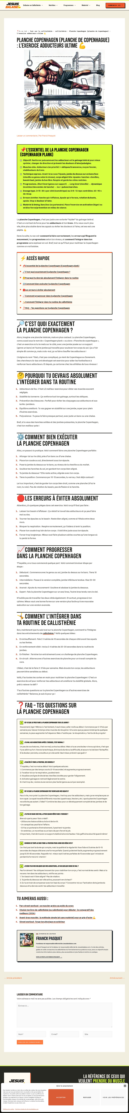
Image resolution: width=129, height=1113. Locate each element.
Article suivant (117, 978)
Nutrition (52, 5)
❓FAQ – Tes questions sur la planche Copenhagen (46, 308)
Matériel (85, 5)
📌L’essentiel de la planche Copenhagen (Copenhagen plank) (51, 266)
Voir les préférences (113, 1097)
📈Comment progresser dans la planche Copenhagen (48, 296)
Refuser (87, 1097)
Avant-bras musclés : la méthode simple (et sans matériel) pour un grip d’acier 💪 (57, 917)
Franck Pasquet (49, 938)
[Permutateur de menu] (44, 5)
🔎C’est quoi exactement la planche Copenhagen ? (46, 272)
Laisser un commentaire (27, 135)
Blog (98, 5)
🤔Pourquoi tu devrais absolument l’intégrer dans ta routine (51, 278)
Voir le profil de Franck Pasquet (49, 957)
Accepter (61, 1097)
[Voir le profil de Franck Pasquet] (26, 940)
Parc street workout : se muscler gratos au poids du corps (46, 906)
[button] (125, 1086)
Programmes (68, 5)
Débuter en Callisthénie (32, 5)
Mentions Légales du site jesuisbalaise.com (26, 1109)
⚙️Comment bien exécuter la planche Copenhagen (46, 284)
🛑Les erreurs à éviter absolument (39, 290)
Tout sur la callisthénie (41, 31)
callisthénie (61, 31)
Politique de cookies (8, 1109)
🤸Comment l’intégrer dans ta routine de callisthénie (47, 302)
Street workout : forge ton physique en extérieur (42, 922)
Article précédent (13, 978)
